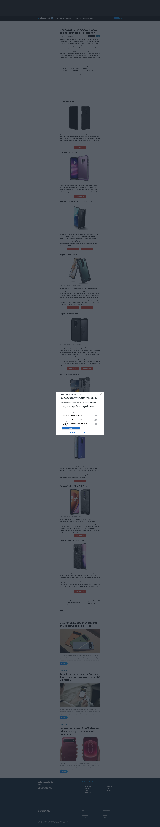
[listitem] (80, 412)
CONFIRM (71, 428)
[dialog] (80, 413)
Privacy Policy (87, 432)
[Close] (101, 394)
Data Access (80, 432)
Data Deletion (73, 432)
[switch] (95, 415)
